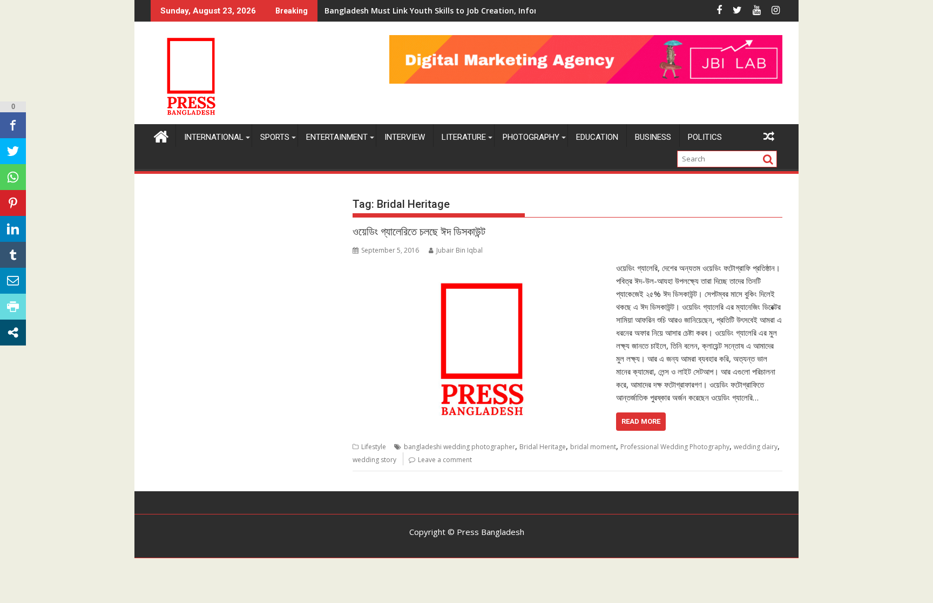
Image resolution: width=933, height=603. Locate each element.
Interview (404, 137)
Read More (640, 421)
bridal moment (593, 446)
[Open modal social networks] (13, 332)
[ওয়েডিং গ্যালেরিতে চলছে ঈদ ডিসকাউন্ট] (481, 267)
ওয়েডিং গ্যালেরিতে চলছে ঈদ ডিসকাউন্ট (419, 231)
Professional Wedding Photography (674, 446)
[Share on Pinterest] (13, 203)
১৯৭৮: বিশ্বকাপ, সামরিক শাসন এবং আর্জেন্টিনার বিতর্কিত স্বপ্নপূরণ (407, 10)
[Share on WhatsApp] (13, 177)
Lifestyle (373, 446)
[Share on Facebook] (13, 125)
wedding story (374, 459)
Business (653, 137)
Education (597, 137)
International (214, 137)
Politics (705, 137)
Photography (531, 137)
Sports (274, 137)
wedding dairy (756, 446)
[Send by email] (13, 281)
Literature (464, 137)
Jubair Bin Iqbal (459, 250)
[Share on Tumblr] (13, 255)
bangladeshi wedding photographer (459, 446)
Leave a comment (445, 459)
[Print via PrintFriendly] (13, 307)
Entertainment (337, 137)
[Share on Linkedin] (13, 229)
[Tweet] (13, 151)
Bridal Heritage (542, 446)
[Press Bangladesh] (161, 135)
